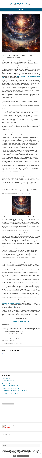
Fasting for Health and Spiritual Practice (10, 387)
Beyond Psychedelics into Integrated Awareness (13, 343)
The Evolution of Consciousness (9, 383)
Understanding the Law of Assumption (10, 385)
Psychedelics (33, 338)
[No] (40, 453)
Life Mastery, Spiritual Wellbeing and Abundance (12, 388)
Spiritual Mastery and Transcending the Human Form (13, 393)
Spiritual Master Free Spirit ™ (21, 3)
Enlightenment (11, 338)
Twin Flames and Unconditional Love (10, 342)
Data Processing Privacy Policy (23, 455)
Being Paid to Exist (6, 378)
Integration (28, 338)
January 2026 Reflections (7, 382)
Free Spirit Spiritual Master (19, 338)
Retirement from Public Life (8, 380)
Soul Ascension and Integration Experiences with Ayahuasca (14, 390)
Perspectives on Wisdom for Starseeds (10, 392)
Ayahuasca (5, 338)
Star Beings (12, 340)
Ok (14, 455)
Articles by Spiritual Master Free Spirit (11, 337)
